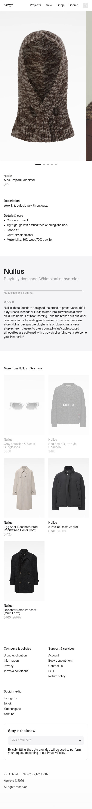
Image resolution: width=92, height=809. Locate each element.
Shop (60, 5)
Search (73, 5)
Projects (35, 5)
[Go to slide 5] (56, 164)
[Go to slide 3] (48, 164)
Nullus (8, 176)
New (49, 5)
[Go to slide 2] (44, 164)
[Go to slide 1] (38, 164)
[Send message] (80, 740)
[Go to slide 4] (52, 164)
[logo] (8, 5)
